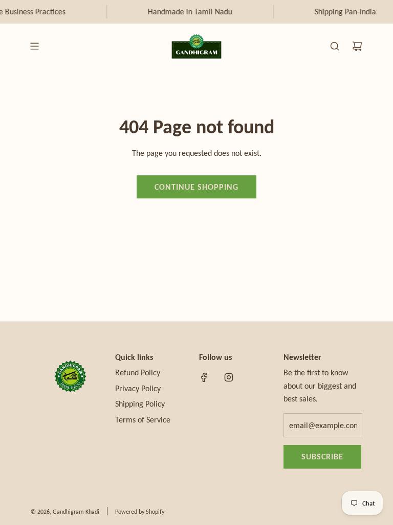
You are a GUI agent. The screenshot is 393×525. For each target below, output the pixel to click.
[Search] (334, 46)
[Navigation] (34, 46)
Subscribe (322, 456)
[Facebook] (204, 377)
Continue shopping (196, 187)
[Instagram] (228, 377)
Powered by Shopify (139, 511)
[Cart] (357, 46)
